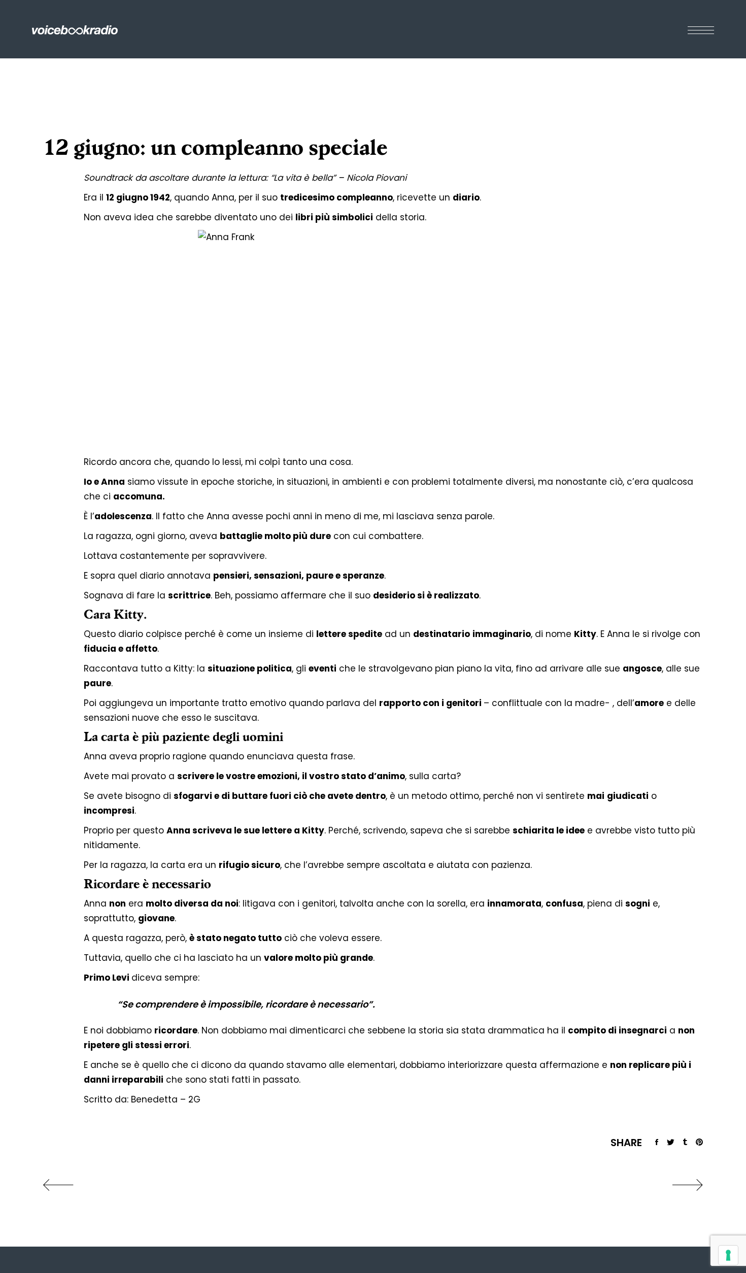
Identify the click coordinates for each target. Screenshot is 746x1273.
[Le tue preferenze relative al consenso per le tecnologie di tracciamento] (728, 1255)
